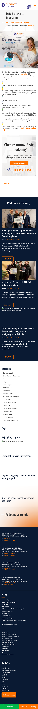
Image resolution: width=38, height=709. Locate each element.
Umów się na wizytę (19, 163)
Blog (4, 382)
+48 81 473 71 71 (9, 568)
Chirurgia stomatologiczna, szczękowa (14, 620)
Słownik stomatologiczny (11, 376)
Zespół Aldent (6, 668)
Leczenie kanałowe (9, 402)
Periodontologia (7, 638)
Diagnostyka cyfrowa (8, 644)
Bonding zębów (8, 373)
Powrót (6, 183)
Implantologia (8, 393)
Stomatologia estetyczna (11, 396)
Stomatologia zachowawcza (10, 636)
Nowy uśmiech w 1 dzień (9, 640)
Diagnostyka (7, 411)
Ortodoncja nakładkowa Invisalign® (13, 609)
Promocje (6, 379)
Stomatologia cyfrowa (8, 632)
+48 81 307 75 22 (9, 583)
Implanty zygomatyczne (9, 602)
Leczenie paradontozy (10, 408)
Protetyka (6, 391)
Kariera (4, 684)
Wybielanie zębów (7, 642)
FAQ (3, 682)
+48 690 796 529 (9, 540)
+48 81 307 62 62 (9, 538)
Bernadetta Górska (13, 240)
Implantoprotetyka (7, 618)
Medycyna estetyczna (10, 420)
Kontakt (4, 688)
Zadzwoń (9, 707)
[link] (24, 74)
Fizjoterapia (5, 650)
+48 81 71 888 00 (9, 553)
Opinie (4, 677)
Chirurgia (6, 405)
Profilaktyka (7, 414)
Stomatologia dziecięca (9, 634)
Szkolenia (4, 675)
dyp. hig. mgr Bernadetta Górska (17, 22)
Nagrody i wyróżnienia (9, 670)
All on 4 (4, 622)
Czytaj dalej (7, 259)
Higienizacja (5, 648)
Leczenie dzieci (8, 417)
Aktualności (32, 25)
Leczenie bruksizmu (8, 655)
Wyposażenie (6, 672)
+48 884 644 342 (21, 169)
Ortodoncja (7, 399)
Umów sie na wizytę (9, 695)
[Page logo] (9, 5)
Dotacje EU (5, 691)
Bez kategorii (7, 385)
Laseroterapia (6, 613)
